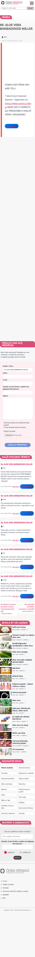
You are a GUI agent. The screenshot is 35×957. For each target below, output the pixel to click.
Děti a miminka (6, 784)
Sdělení (5, 396)
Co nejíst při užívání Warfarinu (20, 718)
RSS (4, 898)
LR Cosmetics (18, 749)
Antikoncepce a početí (24, 790)
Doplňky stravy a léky (7, 807)
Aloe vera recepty (20, 652)
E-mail (5, 380)
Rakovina (22, 784)
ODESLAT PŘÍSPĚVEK (17, 445)
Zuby (3, 795)
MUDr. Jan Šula (18, 733)
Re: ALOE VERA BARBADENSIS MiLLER (16, 464)
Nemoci (4, 789)
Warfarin (16, 668)
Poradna (4, 773)
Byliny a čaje (5, 800)
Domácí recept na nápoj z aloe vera (23, 636)
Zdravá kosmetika (7, 778)
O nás (5, 881)
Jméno (5, 373)
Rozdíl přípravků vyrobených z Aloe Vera (22, 644)
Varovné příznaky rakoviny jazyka (20, 742)
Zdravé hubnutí (24, 768)
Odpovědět (11, 126)
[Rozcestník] (32, 3)
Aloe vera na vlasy (20, 725)
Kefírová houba (19, 627)
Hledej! (30, 8)
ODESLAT (17, 857)
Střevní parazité (19, 692)
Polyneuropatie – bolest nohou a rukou (22, 685)
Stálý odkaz (15, 486)
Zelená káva (17, 676)
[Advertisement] (17, 60)
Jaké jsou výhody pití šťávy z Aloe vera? (21, 709)
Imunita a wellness (8, 813)
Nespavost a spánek (26, 773)
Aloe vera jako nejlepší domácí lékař (22, 661)
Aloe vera (16, 700)
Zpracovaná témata (26, 808)
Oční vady (22, 797)
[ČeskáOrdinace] (11, 5)
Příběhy (21, 802)
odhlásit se (26, 852)
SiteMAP (6, 895)
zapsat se (10, 852)
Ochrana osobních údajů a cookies (15, 891)
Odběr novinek (8, 884)
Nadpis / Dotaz (8, 366)
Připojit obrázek (9, 431)
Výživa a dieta (24, 778)
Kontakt (22, 813)
